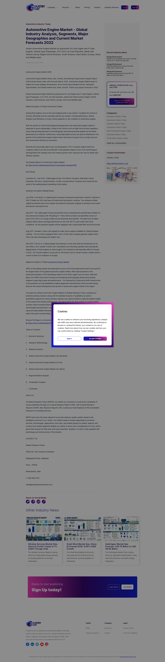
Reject (69, 339)
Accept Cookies (95, 338)
